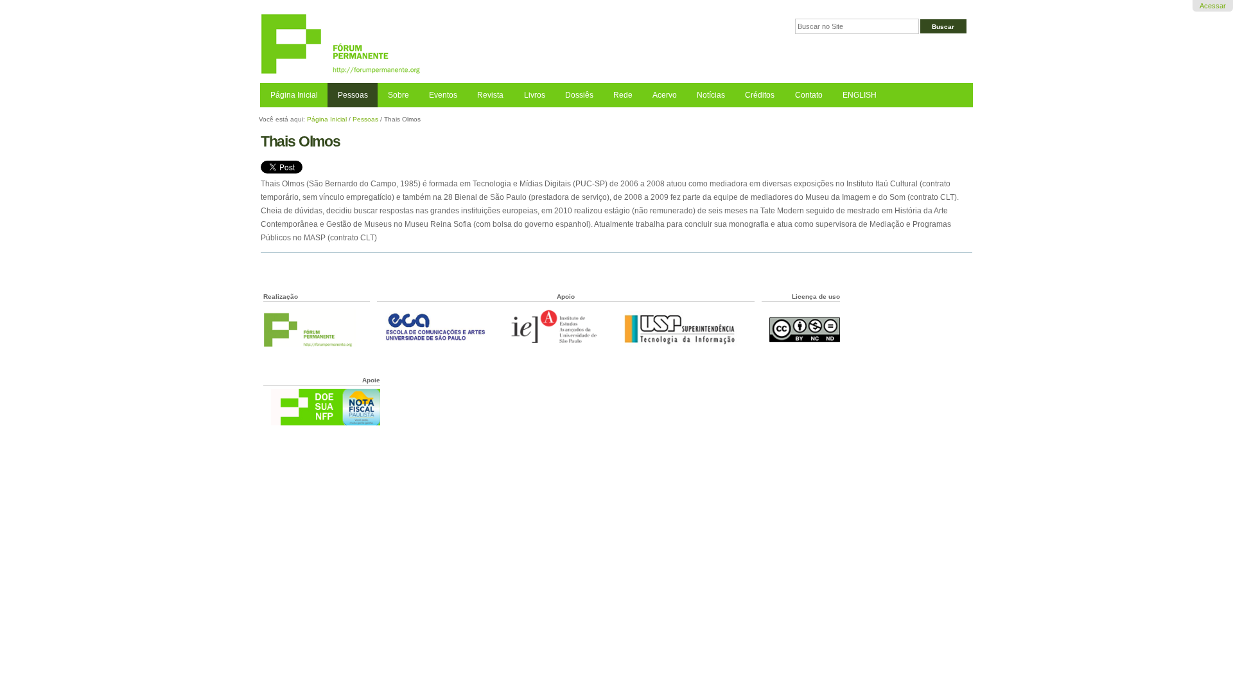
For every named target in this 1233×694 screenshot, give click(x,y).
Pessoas (353, 95)
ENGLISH (860, 95)
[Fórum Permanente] (438, 44)
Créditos (759, 95)
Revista (490, 95)
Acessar (1213, 6)
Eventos (443, 95)
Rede (623, 95)
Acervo (664, 95)
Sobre (398, 95)
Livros (534, 95)
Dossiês (579, 95)
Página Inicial (294, 95)
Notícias (711, 95)
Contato (809, 95)
